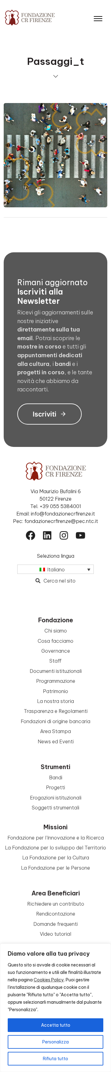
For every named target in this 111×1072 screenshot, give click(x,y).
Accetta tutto (55, 1025)
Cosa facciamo (55, 641)
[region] (55, 1008)
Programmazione (55, 681)
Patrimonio (55, 691)
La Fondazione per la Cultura (55, 857)
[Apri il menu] (98, 17)
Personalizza (55, 1042)
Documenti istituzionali (56, 671)
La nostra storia (55, 701)
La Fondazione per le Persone (55, 868)
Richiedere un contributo (55, 904)
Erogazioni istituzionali (55, 798)
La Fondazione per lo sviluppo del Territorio (55, 848)
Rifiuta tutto (55, 1058)
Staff (55, 661)
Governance (55, 651)
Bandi (55, 777)
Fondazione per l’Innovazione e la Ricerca (55, 838)
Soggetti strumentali (55, 807)
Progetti (55, 787)
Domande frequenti (55, 924)
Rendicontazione (55, 914)
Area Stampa (55, 731)
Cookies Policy (49, 980)
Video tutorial (55, 934)
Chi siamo (55, 631)
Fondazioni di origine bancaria (55, 721)
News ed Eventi (56, 741)
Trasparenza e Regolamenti (56, 711)
